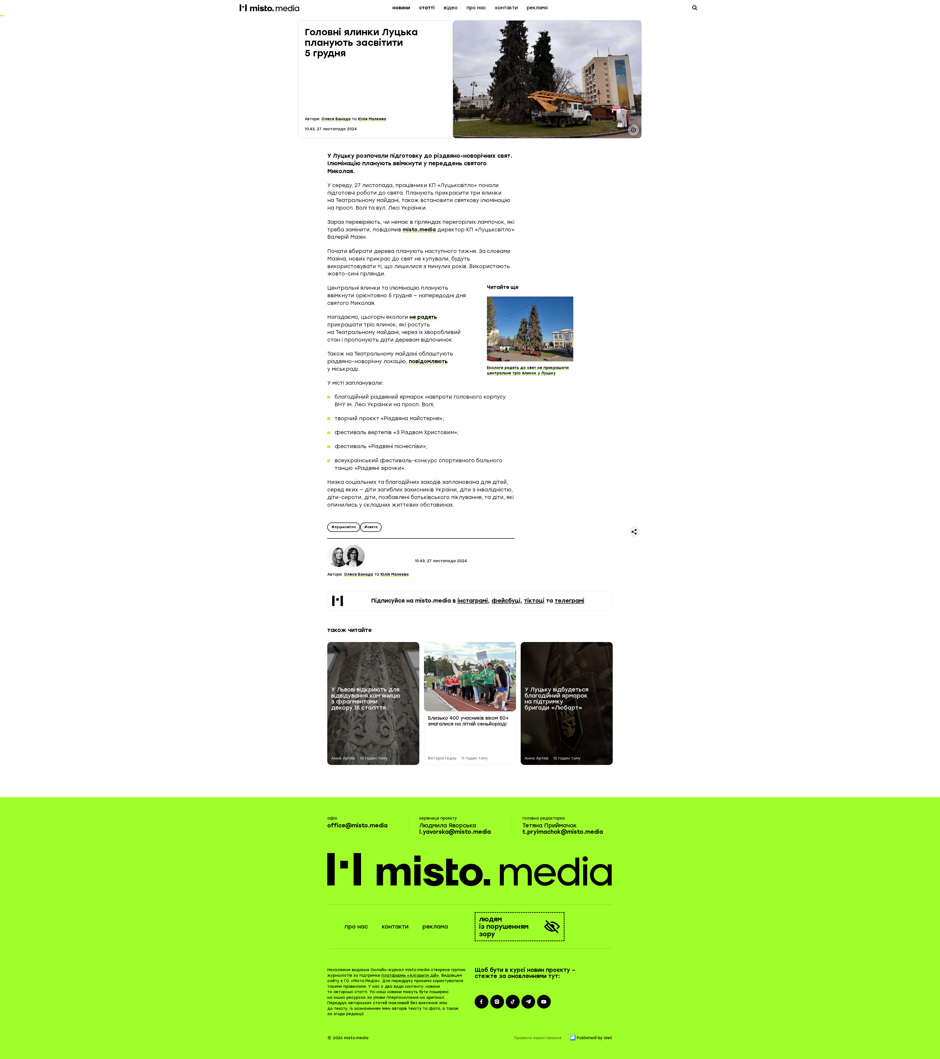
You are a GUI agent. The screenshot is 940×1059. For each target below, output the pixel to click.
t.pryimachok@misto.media (562, 832)
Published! (587, 1038)
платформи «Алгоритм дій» (410, 975)
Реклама (537, 8)
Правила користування (537, 1038)
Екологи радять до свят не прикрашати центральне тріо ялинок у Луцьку (528, 371)
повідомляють (428, 361)
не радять (423, 317)
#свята (370, 527)
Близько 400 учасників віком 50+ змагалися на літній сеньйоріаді (468, 721)
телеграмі (569, 600)
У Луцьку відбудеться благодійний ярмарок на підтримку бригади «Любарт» (556, 699)
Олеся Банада (336, 119)
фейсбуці (506, 600)
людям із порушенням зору (504, 926)
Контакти (506, 8)
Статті (427, 8)
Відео (451, 8)
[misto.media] (470, 869)
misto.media (419, 229)
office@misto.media (357, 825)
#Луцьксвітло (343, 527)
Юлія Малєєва (372, 119)
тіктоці (534, 600)
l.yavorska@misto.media (455, 832)
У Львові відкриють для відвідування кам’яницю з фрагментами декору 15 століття (365, 699)
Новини (401, 8)
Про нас (476, 8)
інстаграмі (473, 600)
